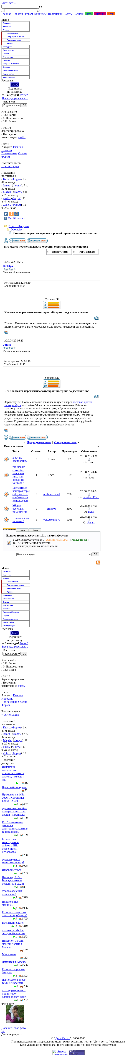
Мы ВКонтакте (17, 218)
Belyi (91, 511)
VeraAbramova (51, 519)
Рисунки (100, 13)
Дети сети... (8, 2)
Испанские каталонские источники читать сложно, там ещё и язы (13, 773)
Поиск (22, 530)
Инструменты (60, 251)
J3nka (7, 344)
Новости (17, 13)
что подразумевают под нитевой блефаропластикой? (14, 993)
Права (35, 530)
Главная (6, 13)
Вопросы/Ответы (11, 64)
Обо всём (16, 229)
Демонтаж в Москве (14, 961)
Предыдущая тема (39, 442)
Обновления (12, 33)
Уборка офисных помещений (19, 508)
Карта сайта (8, 74)
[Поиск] (2, 10)
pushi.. (22, 137)
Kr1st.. (7, 179)
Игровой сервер (11, 869)
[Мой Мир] (16, 214)
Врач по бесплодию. (19, 459)
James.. (7, 185)
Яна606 (51, 508)
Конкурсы (40, 13)
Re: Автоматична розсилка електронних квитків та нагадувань (15, 827)
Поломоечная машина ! (20, 520)
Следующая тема (65, 442)
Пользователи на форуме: (14, 529)
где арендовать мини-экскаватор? (13, 861)
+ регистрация (10, 166)
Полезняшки (55, 13)
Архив (9, 43)
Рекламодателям (10, 70)
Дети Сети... (62, 1038)
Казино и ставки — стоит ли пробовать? (14, 914)
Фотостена (8, 57)
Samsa (91, 522)
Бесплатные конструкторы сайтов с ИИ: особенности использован (21, 494)
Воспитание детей (13, 922)
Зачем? (24, 94)
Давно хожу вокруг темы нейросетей (14, 981)
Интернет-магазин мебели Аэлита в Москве (13, 944)
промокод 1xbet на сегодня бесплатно (13, 932)
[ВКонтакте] (6, 214)
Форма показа (87, 251)
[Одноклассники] (11, 214)
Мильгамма (9, 954)
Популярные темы (15, 37)
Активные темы (14, 40)
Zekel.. (7, 204)
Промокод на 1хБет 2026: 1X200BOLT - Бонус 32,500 (14, 797)
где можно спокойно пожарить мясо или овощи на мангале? (18, 474)
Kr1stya (8, 266)
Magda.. (7, 191)
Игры (110, 13)
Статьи (69, 13)
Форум (28, 13)
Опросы (6, 67)
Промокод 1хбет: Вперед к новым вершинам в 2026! (13, 880)
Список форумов (19, 226)
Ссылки (79, 13)
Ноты (89, 13)
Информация (9, 77)
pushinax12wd (51, 494)
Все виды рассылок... (15, 98)
